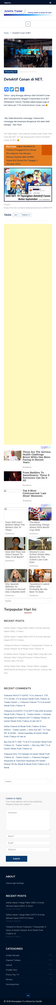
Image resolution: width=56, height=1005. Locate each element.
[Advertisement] (28, 334)
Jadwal (9, 965)
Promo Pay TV (11, 72)
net (15, 215)
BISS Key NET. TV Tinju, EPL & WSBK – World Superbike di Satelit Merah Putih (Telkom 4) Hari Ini (27, 733)
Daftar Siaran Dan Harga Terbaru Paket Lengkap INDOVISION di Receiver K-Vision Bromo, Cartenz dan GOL (28, 669)
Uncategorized (12, 984)
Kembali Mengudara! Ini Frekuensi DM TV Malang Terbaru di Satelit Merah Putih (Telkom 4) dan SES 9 (27, 717)
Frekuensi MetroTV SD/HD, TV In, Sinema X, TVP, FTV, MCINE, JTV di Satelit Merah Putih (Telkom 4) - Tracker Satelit (27, 699)
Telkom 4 (25, 215)
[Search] (50, 3)
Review (9, 979)
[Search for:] (12, 3)
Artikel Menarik (12, 955)
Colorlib (38, 1001)
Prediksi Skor (11, 970)
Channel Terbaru (13, 960)
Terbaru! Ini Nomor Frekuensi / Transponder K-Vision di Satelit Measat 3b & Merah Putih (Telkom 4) (26, 930)
